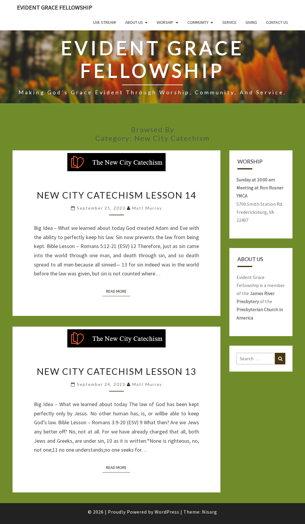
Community (197, 22)
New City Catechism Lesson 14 (116, 195)
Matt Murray (147, 207)
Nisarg (209, 512)
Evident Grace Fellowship (54, 7)
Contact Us (277, 22)
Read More (118, 291)
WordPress (167, 512)
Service (229, 22)
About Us (134, 22)
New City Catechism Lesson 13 (116, 371)
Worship (165, 22)
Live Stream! (104, 22)
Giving (251, 22)
